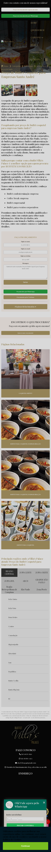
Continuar (25, 846)
